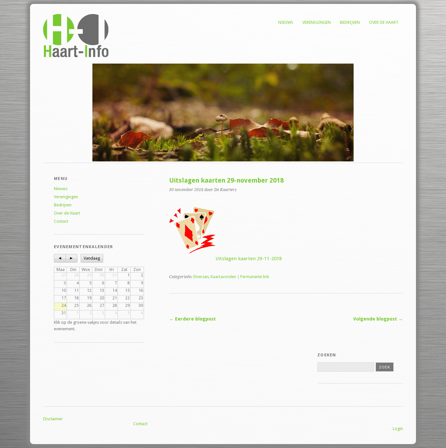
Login (398, 428)
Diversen (201, 277)
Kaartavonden (223, 277)
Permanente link (254, 277)
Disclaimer (53, 418)
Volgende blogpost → (378, 318)
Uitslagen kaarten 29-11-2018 (248, 258)
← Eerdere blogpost (192, 318)
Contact (61, 221)
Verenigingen (316, 22)
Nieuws (285, 22)
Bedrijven (350, 22)
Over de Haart (383, 22)
